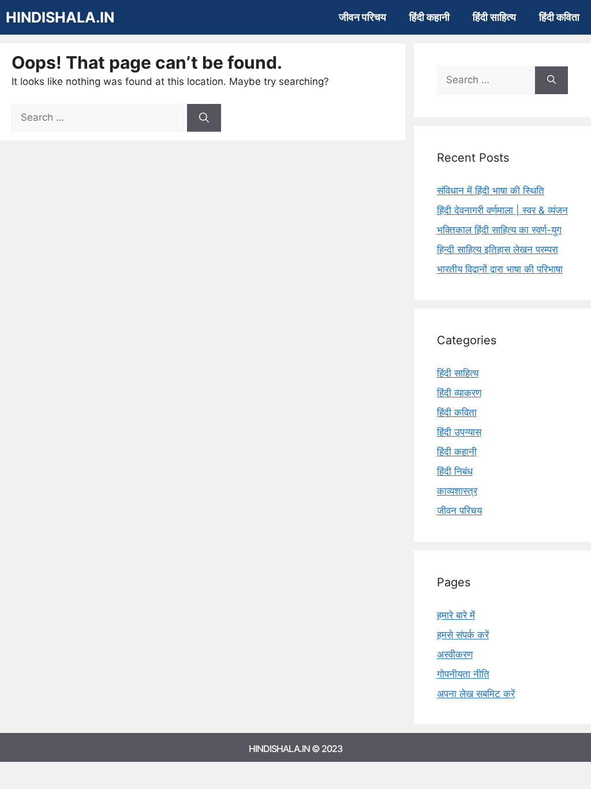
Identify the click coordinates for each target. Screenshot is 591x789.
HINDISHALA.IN (60, 17)
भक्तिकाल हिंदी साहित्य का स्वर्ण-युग (499, 230)
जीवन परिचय (362, 17)
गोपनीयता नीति (463, 674)
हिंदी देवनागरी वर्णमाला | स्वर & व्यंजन (502, 210)
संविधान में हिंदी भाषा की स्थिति (490, 190)
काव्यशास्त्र (457, 491)
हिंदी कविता (559, 17)
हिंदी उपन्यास (459, 432)
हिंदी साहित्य (494, 17)
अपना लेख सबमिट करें (476, 693)
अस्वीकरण (455, 654)
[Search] (204, 118)
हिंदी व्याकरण (459, 393)
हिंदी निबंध (455, 471)
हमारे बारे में (456, 615)
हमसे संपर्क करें (463, 635)
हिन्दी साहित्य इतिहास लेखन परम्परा (497, 249)
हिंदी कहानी (429, 17)
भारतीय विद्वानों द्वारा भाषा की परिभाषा (500, 269)
